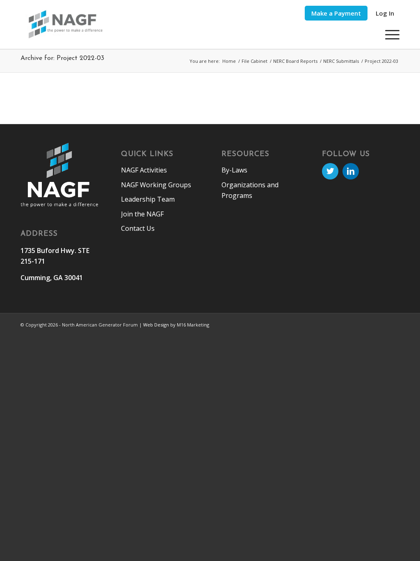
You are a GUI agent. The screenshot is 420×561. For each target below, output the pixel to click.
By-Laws (234, 170)
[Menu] (389, 34)
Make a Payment (336, 13)
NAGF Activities (144, 170)
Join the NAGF (142, 213)
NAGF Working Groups (156, 184)
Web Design (156, 325)
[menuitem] (336, 13)
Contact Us (138, 228)
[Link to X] (330, 171)
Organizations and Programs (249, 190)
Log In (385, 13)
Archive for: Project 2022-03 (62, 58)
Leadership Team (148, 199)
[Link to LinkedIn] (350, 171)
